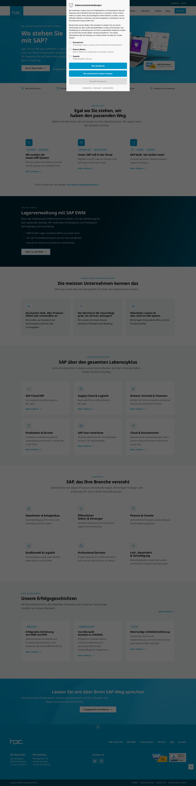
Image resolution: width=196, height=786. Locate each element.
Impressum (97, 88)
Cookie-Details (108, 88)
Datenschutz (87, 88)
